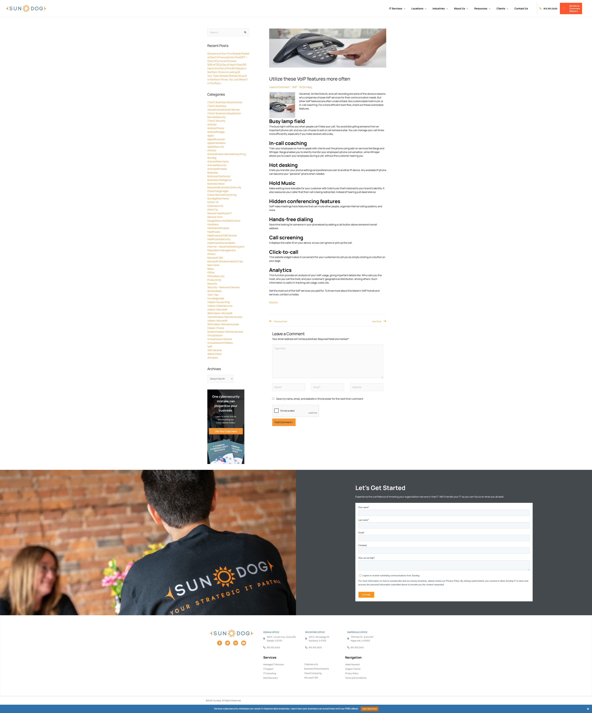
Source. (273, 302)
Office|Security (215, 276)
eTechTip (212, 209)
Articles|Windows (217, 169)
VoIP (209, 346)
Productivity (214, 280)
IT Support (268, 668)
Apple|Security (215, 146)
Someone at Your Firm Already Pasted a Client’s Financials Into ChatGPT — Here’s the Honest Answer (228, 57)
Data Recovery (270, 677)
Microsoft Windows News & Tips (225, 261)
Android (211, 124)
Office (210, 272)
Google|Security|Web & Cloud (223, 220)
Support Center (353, 668)
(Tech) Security (216, 120)
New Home (213, 265)
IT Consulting (269, 673)
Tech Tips (212, 294)
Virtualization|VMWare (220, 342)
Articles (211, 150)
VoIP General (214, 350)
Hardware (212, 224)
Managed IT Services (273, 664)
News (210, 268)
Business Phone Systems (316, 668)
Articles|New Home (218, 161)
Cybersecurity (215, 206)
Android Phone (215, 128)
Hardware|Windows (218, 228)
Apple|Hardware (216, 143)
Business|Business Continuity (224, 187)
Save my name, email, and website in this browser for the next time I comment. (320, 398)
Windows (212, 357)
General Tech (214, 217)
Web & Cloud (214, 354)
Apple (210, 135)
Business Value (215, 183)
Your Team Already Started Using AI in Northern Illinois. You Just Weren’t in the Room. (227, 79)
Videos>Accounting (218, 302)
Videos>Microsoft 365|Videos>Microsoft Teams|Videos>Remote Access (224, 313)
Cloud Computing (312, 673)
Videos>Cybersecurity (219, 305)
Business (212, 172)
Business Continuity (218, 176)
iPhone (211, 254)
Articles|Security (216, 165)
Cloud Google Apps (217, 191)
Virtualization (215, 335)
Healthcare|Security (218, 239)
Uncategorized (215, 298)
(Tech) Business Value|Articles (224, 102)
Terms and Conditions (355, 677)
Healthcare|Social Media (221, 243)
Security (212, 283)
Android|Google (216, 132)
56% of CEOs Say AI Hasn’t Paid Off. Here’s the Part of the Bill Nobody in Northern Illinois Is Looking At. (227, 68)
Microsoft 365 (215, 257)
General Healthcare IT (219, 213)
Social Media (214, 291)
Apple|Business (216, 139)
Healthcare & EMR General (222, 235)
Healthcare (213, 231)
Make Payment (352, 664)
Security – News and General (223, 287)
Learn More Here (369, 708)
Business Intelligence (219, 180)
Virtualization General (219, 339)
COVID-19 (212, 202)
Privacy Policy (351, 673)
